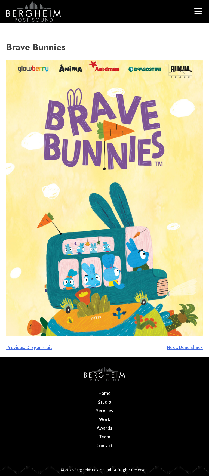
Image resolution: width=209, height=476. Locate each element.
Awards (104, 428)
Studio (104, 402)
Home (104, 393)
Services (104, 410)
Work (104, 419)
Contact (104, 445)
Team (104, 437)
